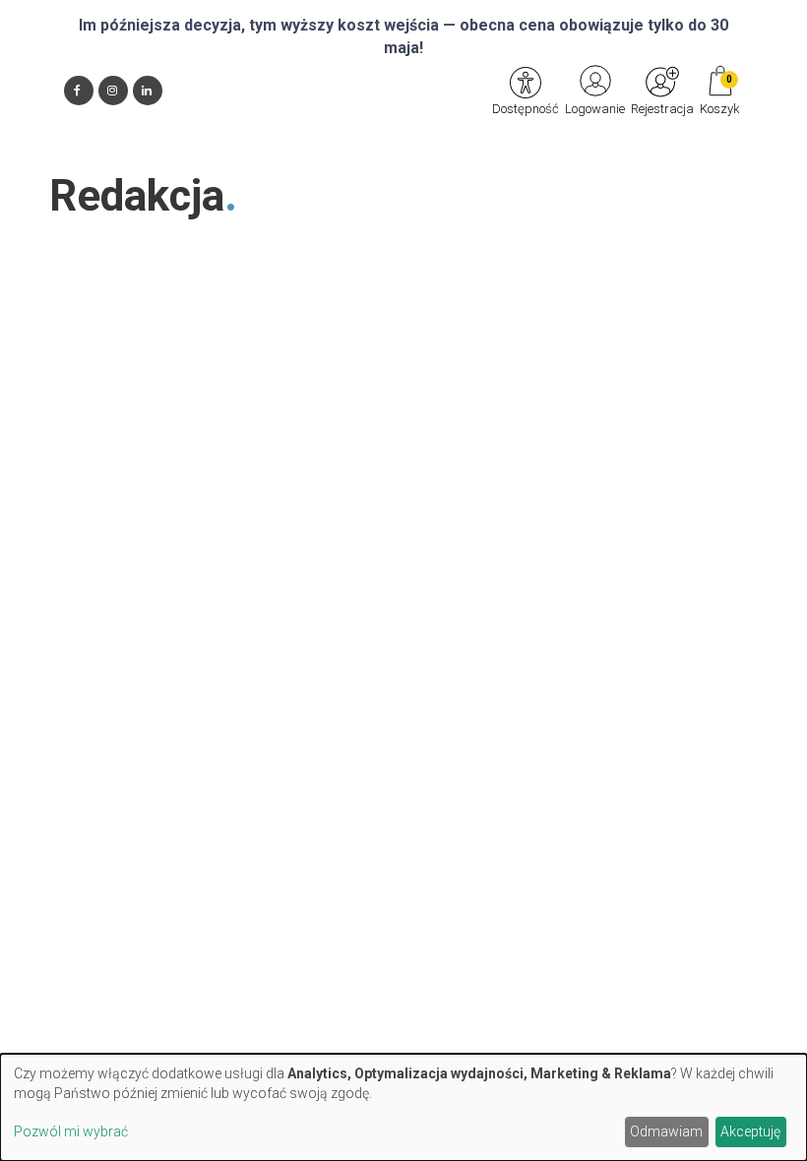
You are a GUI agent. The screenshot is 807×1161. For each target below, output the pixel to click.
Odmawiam (666, 1131)
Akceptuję (750, 1131)
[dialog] (403, 1107)
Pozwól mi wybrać (71, 1131)
